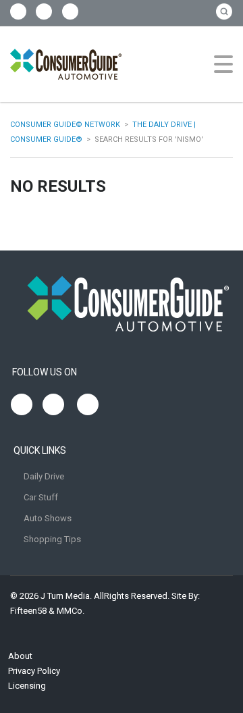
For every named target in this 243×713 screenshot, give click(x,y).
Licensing (27, 686)
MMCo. (70, 611)
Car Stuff (41, 497)
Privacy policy (34, 671)
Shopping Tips (52, 539)
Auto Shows (48, 518)
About (20, 656)
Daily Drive (44, 476)
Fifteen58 (28, 611)
